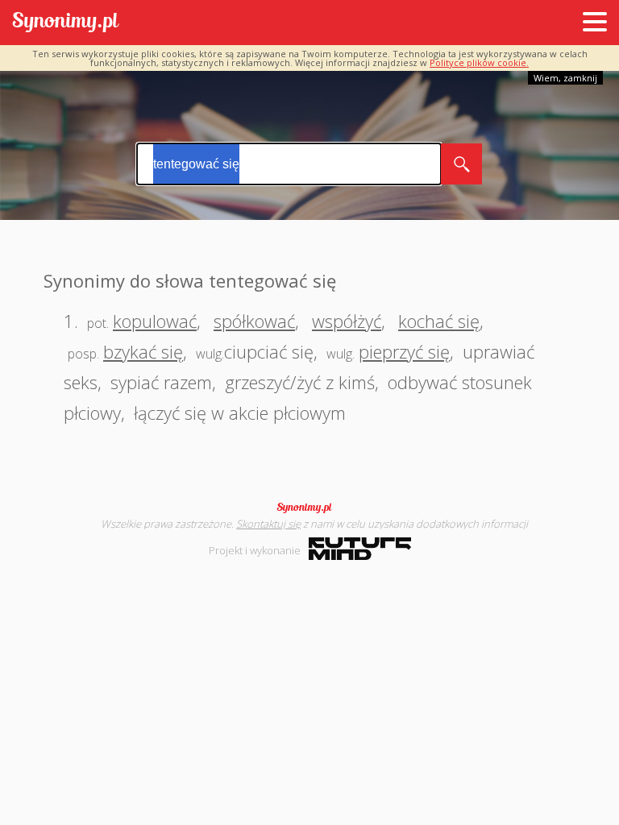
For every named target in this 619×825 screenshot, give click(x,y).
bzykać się (143, 351)
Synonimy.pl (65, 23)
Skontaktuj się (268, 523)
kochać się (439, 321)
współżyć (346, 321)
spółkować (254, 321)
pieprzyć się (404, 351)
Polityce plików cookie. (479, 62)
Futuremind (360, 548)
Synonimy (309, 507)
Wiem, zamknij (565, 78)
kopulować (155, 321)
